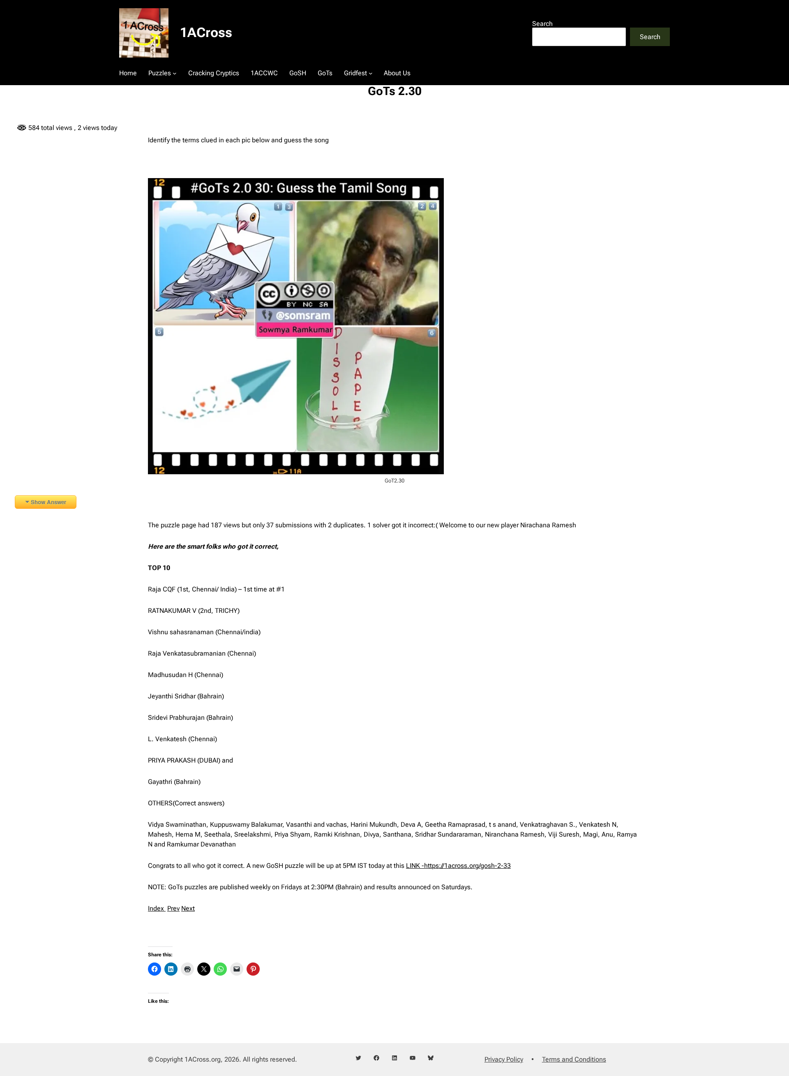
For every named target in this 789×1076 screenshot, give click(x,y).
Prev (173, 908)
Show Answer (48, 502)
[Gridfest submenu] (371, 73)
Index (157, 908)
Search (542, 24)
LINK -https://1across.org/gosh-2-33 (458, 866)
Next (188, 908)
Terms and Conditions (574, 1059)
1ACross (206, 32)
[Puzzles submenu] (175, 73)
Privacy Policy (503, 1059)
